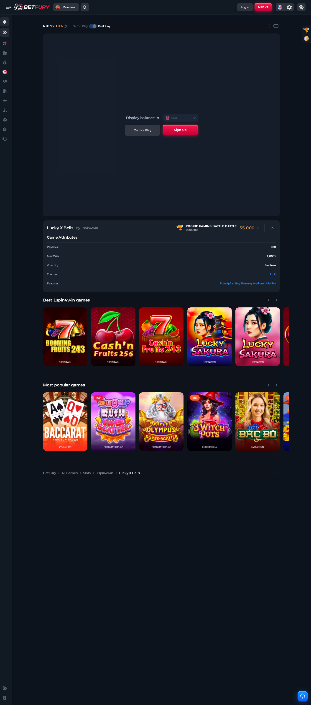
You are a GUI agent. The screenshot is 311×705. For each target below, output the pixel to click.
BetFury (49, 473)
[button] (65, 336)
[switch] (93, 26)
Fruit (273, 274)
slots (87, 473)
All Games (69, 473)
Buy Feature (243, 283)
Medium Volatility (264, 283)
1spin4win (104, 473)
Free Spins (227, 283)
